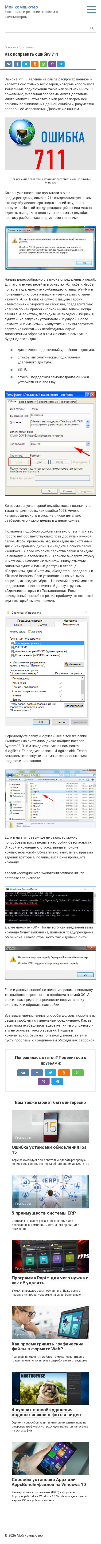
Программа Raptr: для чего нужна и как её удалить (50, 1280)
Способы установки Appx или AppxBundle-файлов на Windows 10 (49, 1482)
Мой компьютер (21, 6)
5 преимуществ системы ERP (44, 1213)
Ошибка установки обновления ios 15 (49, 1149)
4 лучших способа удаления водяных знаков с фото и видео (46, 1412)
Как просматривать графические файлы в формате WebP (48, 1346)
